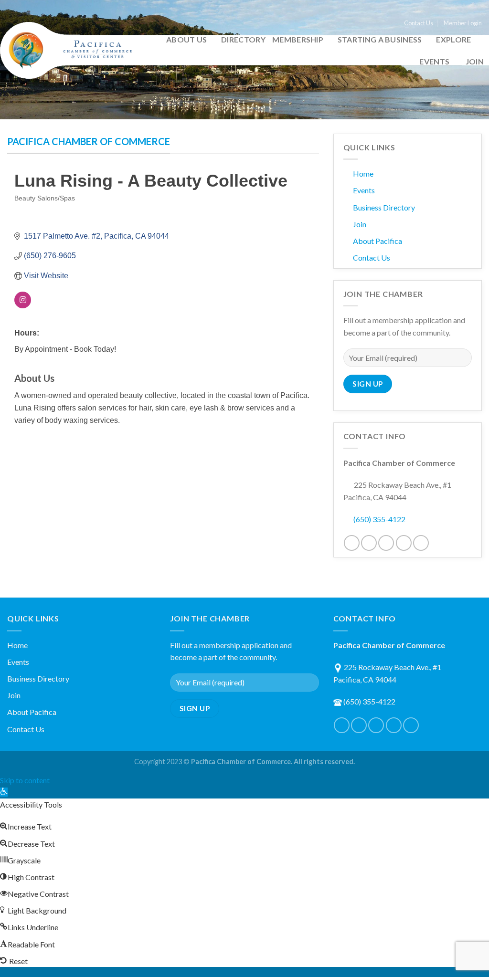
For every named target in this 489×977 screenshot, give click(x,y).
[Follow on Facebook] (352, 543)
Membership (297, 39)
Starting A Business (380, 39)
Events (434, 61)
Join (475, 61)
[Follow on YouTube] (421, 543)
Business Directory (384, 207)
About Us (186, 39)
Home (363, 173)
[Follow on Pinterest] (386, 543)
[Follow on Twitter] (369, 543)
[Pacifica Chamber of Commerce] (70, 50)
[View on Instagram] (22, 306)
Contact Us (418, 23)
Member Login (463, 23)
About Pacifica (377, 240)
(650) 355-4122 (379, 519)
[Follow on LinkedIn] (404, 543)
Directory (243, 39)
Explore (453, 39)
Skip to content (25, 780)
